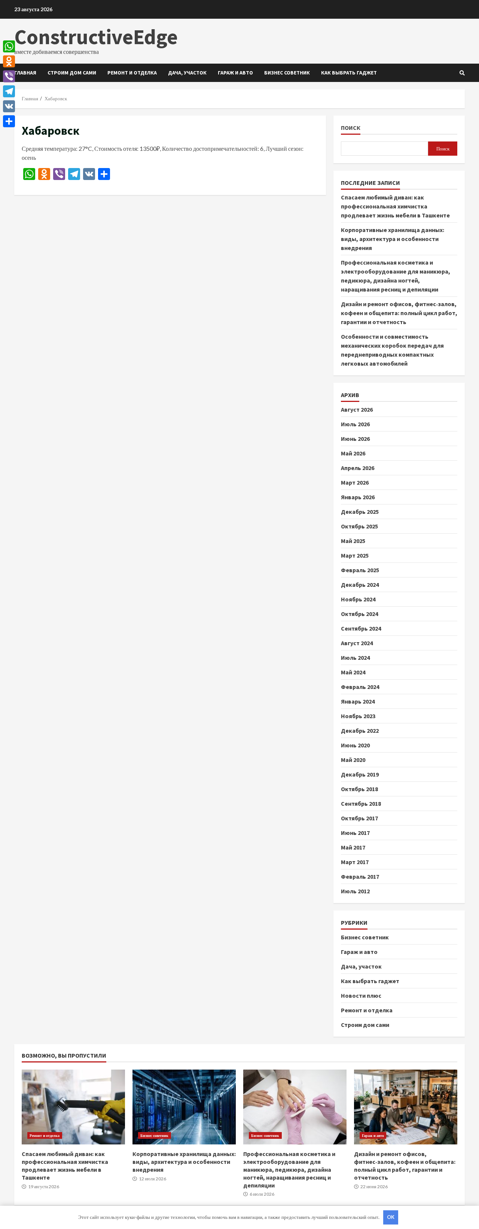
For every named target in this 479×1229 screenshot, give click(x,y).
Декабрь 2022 (360, 730)
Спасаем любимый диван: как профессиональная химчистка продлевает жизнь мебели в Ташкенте (395, 206)
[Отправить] (8, 121)
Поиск (350, 127)
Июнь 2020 (355, 745)
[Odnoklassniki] (8, 61)
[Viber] (8, 76)
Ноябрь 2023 (358, 716)
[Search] (462, 73)
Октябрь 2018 (359, 789)
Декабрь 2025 (360, 511)
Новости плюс (361, 995)
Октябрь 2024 (359, 613)
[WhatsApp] (8, 46)
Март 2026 (355, 482)
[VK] (8, 106)
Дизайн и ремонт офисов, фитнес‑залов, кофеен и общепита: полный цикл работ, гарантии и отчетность (399, 313)
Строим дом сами (72, 72)
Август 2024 (357, 643)
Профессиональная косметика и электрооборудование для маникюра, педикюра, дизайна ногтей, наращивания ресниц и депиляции (295, 1107)
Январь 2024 (358, 701)
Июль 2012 (355, 891)
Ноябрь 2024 (358, 599)
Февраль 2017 (360, 876)
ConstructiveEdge (96, 37)
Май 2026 (353, 453)
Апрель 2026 (357, 468)
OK (390, 1217)
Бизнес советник (287, 72)
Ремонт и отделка (132, 72)
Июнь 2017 (355, 832)
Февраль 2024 (360, 686)
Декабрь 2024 (360, 584)
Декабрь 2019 (360, 774)
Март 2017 (355, 862)
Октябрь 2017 (359, 818)
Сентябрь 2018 (361, 803)
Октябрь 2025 (359, 526)
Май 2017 (353, 847)
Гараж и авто (235, 72)
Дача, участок (187, 72)
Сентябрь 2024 (361, 628)
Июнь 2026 (355, 438)
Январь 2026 (358, 497)
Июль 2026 (355, 424)
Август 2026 (357, 409)
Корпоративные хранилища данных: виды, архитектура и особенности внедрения (392, 238)
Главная (25, 72)
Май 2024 (353, 672)
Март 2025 (355, 555)
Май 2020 (353, 759)
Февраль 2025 (360, 570)
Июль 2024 (355, 657)
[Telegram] (8, 91)
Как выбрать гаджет (349, 72)
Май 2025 (353, 541)
